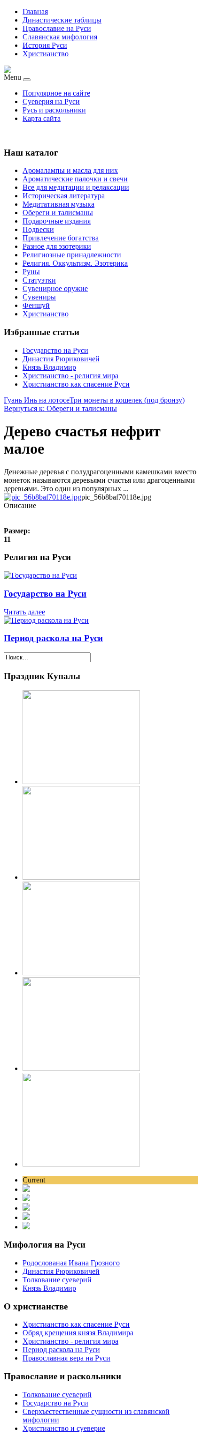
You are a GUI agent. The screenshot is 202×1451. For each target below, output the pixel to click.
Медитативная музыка (58, 204)
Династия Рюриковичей (61, 359)
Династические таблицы (62, 20)
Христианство (46, 54)
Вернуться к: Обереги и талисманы (60, 408)
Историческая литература (64, 196)
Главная (35, 11)
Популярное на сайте (56, 93)
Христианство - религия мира (70, 376)
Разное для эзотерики (57, 246)
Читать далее (24, 612)
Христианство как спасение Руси (76, 384)
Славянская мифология (60, 37)
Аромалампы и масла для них (70, 170)
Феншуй (36, 305)
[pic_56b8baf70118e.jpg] (42, 497)
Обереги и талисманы (58, 213)
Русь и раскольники (54, 110)
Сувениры (39, 297)
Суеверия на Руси (51, 101)
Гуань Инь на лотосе (37, 400)
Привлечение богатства (61, 238)
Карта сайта (42, 118)
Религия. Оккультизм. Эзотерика (75, 263)
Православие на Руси (57, 28)
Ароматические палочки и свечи (75, 179)
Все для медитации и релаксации (76, 187)
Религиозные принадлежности (72, 255)
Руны (31, 272)
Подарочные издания (57, 221)
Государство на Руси (55, 350)
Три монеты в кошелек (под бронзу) (127, 400)
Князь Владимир (49, 367)
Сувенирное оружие (55, 288)
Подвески (38, 229)
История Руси (45, 45)
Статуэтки (39, 280)
